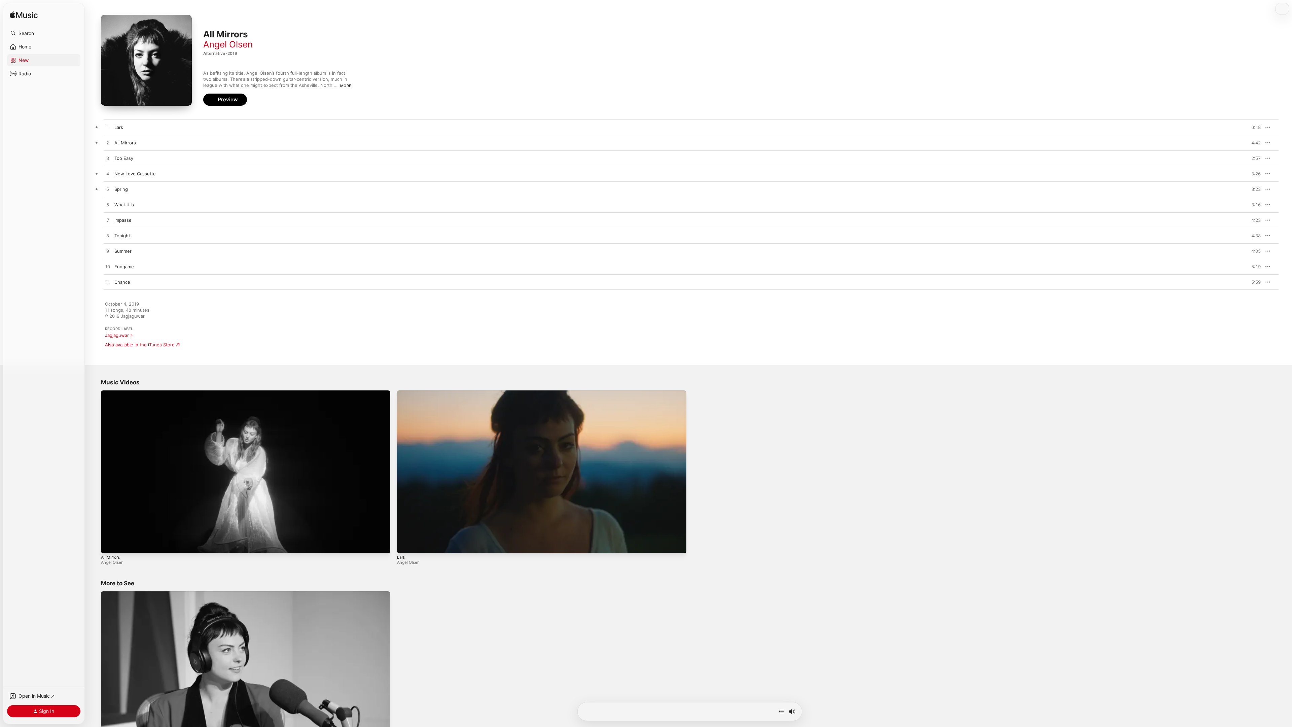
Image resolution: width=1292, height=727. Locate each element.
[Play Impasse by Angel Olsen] (107, 220)
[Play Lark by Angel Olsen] (107, 128)
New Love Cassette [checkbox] (135, 173)
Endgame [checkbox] (124, 266)
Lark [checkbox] (118, 127)
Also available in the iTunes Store (140, 344)
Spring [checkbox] (121, 189)
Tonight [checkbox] (122, 235)
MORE (345, 85)
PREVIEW (1253, 127)
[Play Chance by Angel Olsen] (107, 282)
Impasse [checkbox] (123, 220)
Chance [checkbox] (122, 282)
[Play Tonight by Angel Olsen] (107, 236)
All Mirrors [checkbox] (125, 142)
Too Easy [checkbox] (123, 158)
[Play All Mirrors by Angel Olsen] (107, 143)
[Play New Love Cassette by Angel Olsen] (107, 174)
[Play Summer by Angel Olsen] (107, 251)
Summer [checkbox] (123, 251)
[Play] (109, 545)
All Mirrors (110, 557)
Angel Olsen (228, 44)
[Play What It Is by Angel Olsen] (107, 205)
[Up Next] (782, 711)
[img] (24, 15)
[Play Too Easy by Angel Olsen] (107, 158)
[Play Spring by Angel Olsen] (107, 189)
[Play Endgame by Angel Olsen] (107, 267)
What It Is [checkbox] (124, 204)
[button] (43, 33)
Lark (401, 557)
